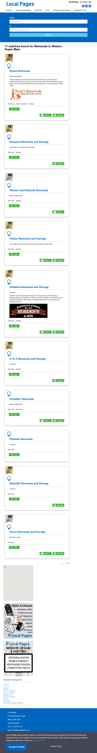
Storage (6, 689)
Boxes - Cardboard (10, 691)
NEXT (68, 563)
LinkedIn (90, 6)
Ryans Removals (19, 71)
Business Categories (61, 10)
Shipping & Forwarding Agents (13, 703)
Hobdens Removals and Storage (29, 287)
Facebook (86, 6)
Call (17, 109)
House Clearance (9, 693)
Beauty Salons (8, 695)
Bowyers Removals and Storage (28, 142)
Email (47, 115)
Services (38, 10)
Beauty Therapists (9, 697)
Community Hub (80, 10)
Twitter (83, 6)
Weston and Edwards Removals (28, 190)
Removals (7, 701)
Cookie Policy (56, 746)
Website (60, 115)
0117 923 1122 (85, 2)
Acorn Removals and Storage (27, 532)
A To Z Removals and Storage (27, 359)
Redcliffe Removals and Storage (28, 483)
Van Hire (6, 685)
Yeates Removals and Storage (27, 238)
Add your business (23, 10)
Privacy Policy (38, 740)
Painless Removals (21, 439)
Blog (47, 10)
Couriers (6, 687)
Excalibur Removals (21, 399)
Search (9, 10)
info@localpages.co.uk (21, 730)
